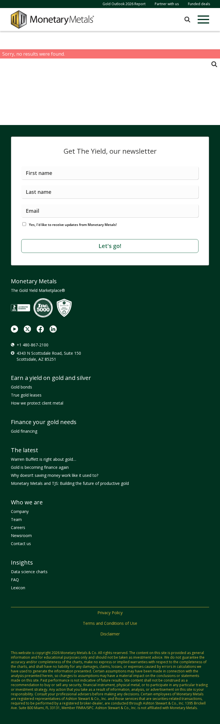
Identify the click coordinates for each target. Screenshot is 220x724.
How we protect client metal (37, 403)
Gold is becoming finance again (40, 467)
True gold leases (26, 395)
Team (16, 519)
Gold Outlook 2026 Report (124, 3)
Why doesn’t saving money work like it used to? (54, 475)
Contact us (21, 543)
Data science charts (29, 571)
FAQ (15, 579)
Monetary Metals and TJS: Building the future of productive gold (70, 483)
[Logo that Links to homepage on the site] (52, 19)
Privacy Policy (110, 612)
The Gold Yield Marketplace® (38, 290)
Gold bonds (21, 387)
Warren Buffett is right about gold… (43, 459)
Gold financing (24, 431)
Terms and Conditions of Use (110, 623)
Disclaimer (110, 634)
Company (20, 511)
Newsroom (21, 535)
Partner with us (167, 3)
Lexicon (18, 587)
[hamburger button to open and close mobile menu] (203, 19)
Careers (18, 527)
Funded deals (199, 3)
